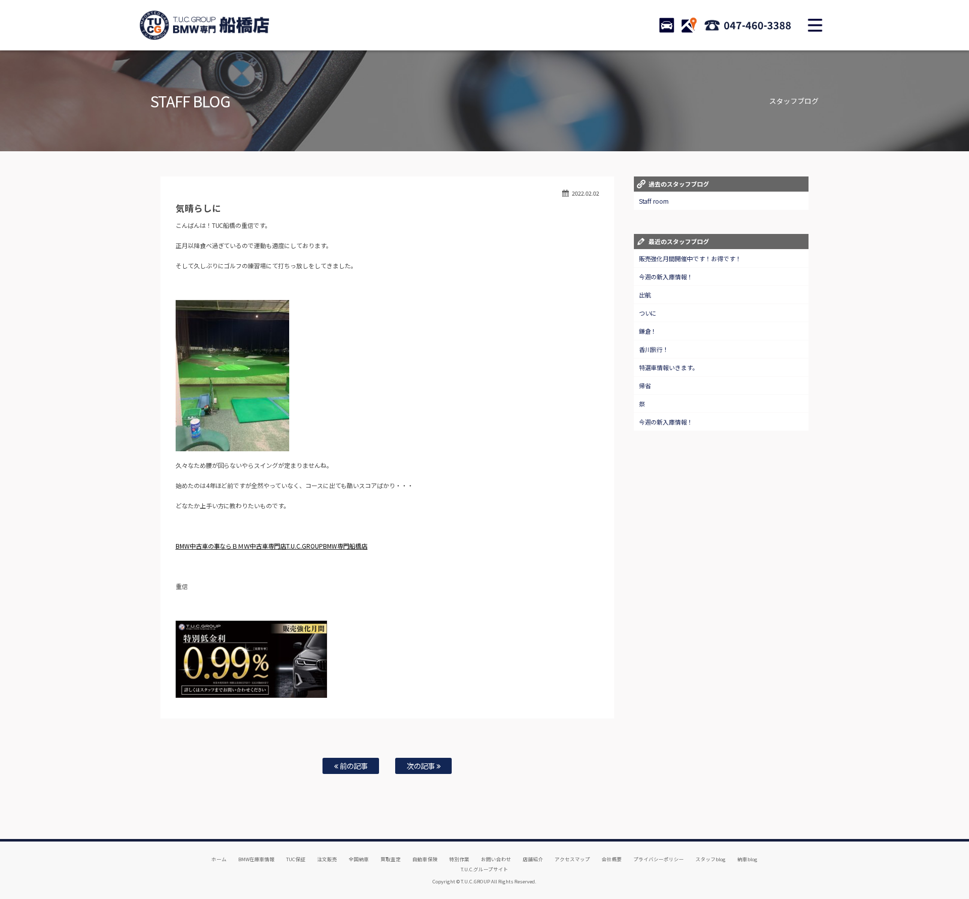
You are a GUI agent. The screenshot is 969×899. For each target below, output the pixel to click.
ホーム (219, 859)
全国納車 (359, 859)
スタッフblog (710, 859)
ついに (648, 313)
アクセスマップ (572, 859)
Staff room (654, 201)
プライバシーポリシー (658, 859)
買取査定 (391, 859)
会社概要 (612, 859)
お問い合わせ (496, 859)
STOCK (667, 25)
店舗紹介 (533, 859)
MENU (815, 25)
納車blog (747, 859)
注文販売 (327, 859)
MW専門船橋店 (347, 546)
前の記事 (353, 765)
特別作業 (459, 859)
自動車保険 (425, 859)
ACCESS (689, 25)
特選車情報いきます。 (669, 367)
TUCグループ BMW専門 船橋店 (204, 25)
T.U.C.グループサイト (485, 869)
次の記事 (422, 765)
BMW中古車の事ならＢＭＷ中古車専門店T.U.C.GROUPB (252, 546)
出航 (645, 294)
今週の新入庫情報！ (666, 276)
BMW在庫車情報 (256, 859)
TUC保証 (295, 859)
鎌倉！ (648, 331)
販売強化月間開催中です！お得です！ (690, 258)
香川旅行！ (654, 349)
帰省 (645, 385)
